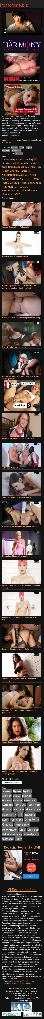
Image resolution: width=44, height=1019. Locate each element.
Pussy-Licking (28, 182)
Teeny (16, 194)
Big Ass (15, 159)
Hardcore (25, 170)
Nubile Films (26, 178)
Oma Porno (32, 819)
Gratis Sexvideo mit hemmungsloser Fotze (20, 742)
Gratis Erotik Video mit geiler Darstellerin (19, 438)
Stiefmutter (7, 193)
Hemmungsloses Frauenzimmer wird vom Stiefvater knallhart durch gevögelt (19, 286)
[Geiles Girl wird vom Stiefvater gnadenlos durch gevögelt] (22, 757)
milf (34, 174)
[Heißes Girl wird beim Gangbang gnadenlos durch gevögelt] (22, 362)
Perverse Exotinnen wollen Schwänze (17, 649)
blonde (5, 163)
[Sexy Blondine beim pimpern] (22, 333)
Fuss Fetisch (34, 804)
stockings (6, 150)
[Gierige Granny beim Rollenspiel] (22, 213)
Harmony (19, 153)
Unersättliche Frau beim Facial (15, 256)
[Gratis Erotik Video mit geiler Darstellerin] (22, 424)
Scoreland (23, 186)
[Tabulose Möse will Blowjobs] (22, 454)
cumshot (33, 163)
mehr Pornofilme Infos (10, 135)
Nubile (16, 178)
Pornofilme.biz (14, 5)
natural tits (7, 179)
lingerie (29, 147)
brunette (23, 163)
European (19, 166)
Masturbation (9, 174)
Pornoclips (30, 981)
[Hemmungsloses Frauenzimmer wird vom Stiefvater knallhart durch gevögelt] (22, 272)
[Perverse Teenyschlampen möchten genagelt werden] (22, 571)
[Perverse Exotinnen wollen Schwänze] (22, 635)
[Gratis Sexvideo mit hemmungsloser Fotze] (22, 728)
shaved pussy (29, 190)
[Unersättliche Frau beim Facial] (22, 242)
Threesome (16, 150)
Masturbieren (24, 174)
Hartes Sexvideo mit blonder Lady (16, 556)
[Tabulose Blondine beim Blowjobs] (22, 483)
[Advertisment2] (22, 99)
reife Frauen (9, 829)
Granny (14, 170)
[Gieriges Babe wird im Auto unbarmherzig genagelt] (22, 696)
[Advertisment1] (22, 67)
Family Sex (30, 166)
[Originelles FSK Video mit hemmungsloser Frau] (22, 603)
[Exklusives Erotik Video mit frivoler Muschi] (22, 512)
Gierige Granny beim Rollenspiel (15, 227)
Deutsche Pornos (10, 983)
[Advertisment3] (22, 395)
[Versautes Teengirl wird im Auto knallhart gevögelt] (22, 664)
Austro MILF (19, 981)
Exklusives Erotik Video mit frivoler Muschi (20, 526)
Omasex (15, 182)
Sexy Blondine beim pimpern (14, 347)
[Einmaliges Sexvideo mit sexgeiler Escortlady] (22, 303)
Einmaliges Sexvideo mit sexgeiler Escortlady (21, 317)
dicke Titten (8, 166)
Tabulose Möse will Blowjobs (14, 468)
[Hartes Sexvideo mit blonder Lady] (22, 542)
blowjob (14, 147)
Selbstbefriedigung (11, 190)
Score (14, 186)
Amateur (6, 159)
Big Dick (24, 159)
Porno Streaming (26, 983)
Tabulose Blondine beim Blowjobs (16, 497)
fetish (22, 147)
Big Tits (33, 159)
